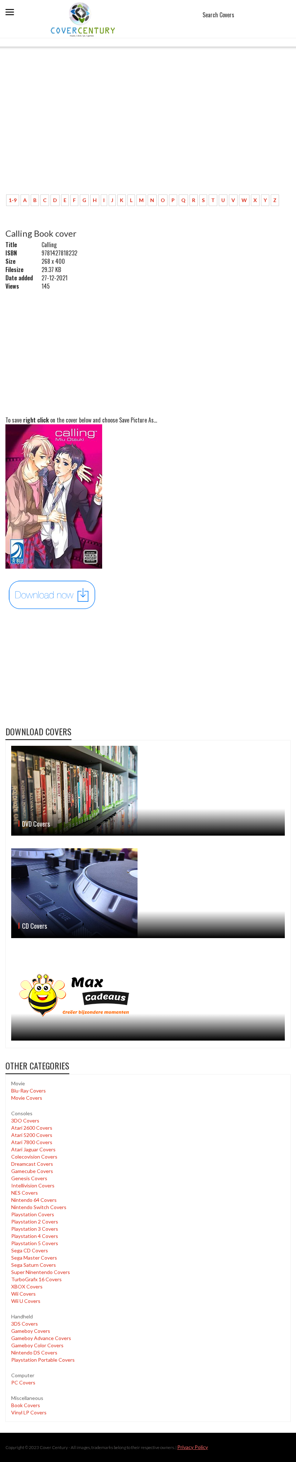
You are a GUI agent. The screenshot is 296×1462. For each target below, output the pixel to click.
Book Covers (25, 1405)
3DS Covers (24, 1324)
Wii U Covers (25, 1301)
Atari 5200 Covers (31, 1135)
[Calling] (52, 594)
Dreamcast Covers (32, 1164)
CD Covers (34, 926)
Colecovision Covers (34, 1157)
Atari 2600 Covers (31, 1128)
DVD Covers (36, 824)
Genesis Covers (29, 1178)
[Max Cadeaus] (148, 995)
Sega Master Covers (34, 1258)
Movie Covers (26, 1098)
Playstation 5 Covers (34, 1243)
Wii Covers (23, 1294)
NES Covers (24, 1193)
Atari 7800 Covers (31, 1142)
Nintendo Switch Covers (38, 1207)
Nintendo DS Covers (34, 1352)
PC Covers (23, 1382)
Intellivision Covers (33, 1185)
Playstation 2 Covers (34, 1221)
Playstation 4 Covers (34, 1236)
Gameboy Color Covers (37, 1345)
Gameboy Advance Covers (41, 1338)
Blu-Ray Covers (28, 1090)
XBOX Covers (27, 1286)
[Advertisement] (148, 135)
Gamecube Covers (32, 1171)
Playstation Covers (32, 1214)
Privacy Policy (192, 1447)
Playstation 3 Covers (34, 1229)
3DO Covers (25, 1120)
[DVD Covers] (148, 791)
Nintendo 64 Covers (34, 1200)
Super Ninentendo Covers (40, 1272)
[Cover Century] (83, 19)
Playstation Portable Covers (43, 1360)
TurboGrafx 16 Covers (36, 1279)
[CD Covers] (148, 893)
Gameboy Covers (30, 1331)
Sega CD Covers (29, 1250)
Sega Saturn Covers (33, 1265)
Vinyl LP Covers (29, 1412)
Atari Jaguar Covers (33, 1149)
